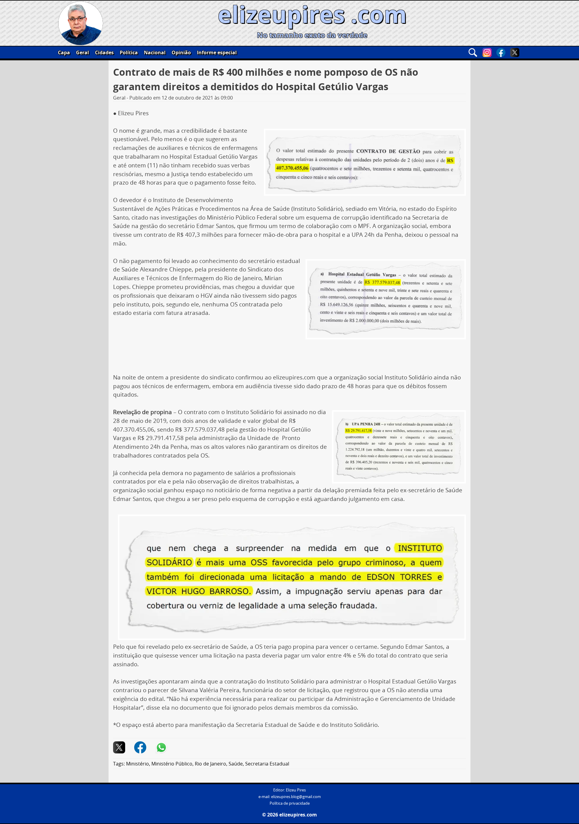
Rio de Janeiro (210, 763)
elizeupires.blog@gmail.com (296, 796)
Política (129, 52)
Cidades (104, 52)
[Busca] (472, 52)
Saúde (236, 763)
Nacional (155, 52)
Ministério (137, 763)
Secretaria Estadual (267, 763)
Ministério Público (171, 763)
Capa (64, 52)
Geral (82, 52)
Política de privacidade (290, 803)
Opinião (181, 52)
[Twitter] (514, 52)
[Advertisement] (289, 355)
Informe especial (217, 52)
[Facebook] (500, 52)
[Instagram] (487, 52)
